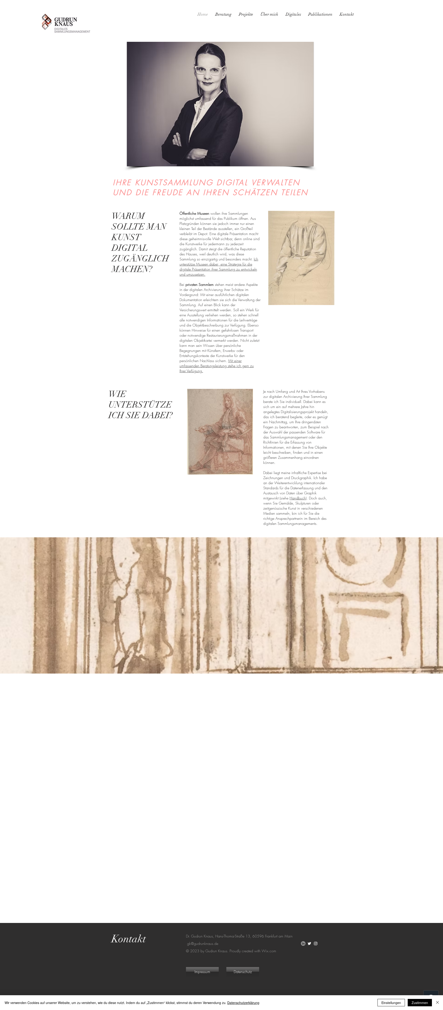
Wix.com (269, 950)
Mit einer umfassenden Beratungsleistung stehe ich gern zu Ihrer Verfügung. (217, 365)
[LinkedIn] (303, 943)
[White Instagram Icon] (315, 943)
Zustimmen (420, 1002)
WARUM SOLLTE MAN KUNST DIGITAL (140, 232)
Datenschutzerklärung (243, 1002)
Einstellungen (391, 1002)
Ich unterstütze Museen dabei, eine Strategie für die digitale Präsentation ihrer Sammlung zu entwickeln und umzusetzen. (219, 267)
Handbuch (298, 498)
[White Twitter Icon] (309, 943)
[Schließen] (437, 1002)
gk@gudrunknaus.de (202, 943)
